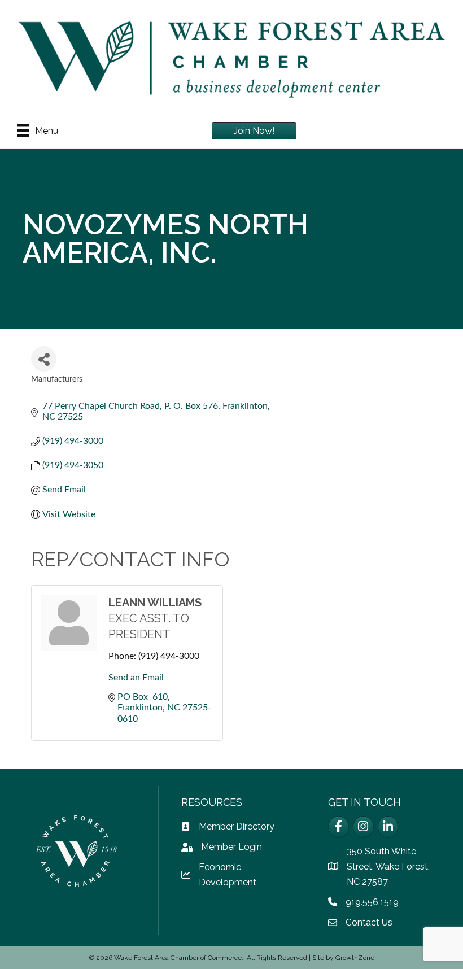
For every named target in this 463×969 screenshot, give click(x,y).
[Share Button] (43, 359)
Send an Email (136, 677)
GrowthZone (354, 958)
